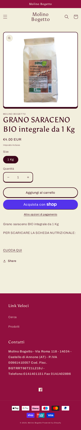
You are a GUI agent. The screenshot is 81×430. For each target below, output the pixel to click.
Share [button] (12, 260)
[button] (5, 16)
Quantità (8, 168)
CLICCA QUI (12, 250)
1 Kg (10, 159)
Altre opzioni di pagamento (40, 214)
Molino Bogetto (35, 423)
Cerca (12, 317)
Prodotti (14, 326)
